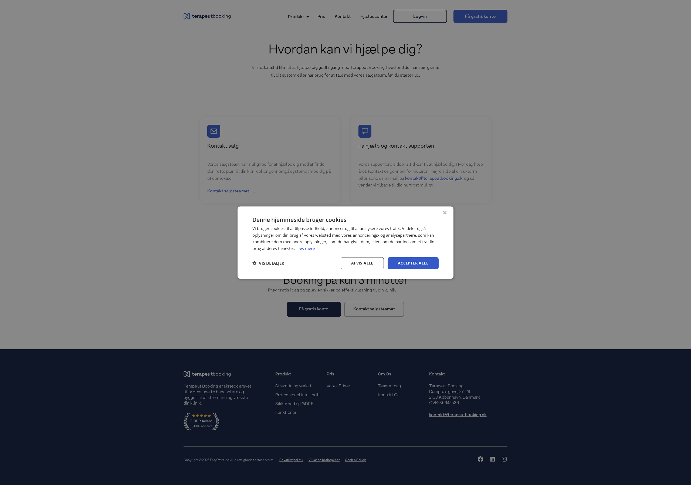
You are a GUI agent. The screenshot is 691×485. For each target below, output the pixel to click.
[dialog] (345, 242)
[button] (268, 263)
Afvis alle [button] (362, 263)
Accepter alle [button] (413, 263)
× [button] (445, 213)
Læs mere (305, 248)
